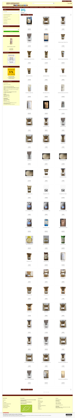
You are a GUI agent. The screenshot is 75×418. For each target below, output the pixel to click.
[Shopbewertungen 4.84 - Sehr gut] (11, 56)
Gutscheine (39, 404)
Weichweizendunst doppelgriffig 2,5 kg (63, 362)
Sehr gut (11, 57)
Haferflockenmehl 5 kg (63, 126)
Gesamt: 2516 (11, 62)
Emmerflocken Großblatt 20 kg (29, 92)
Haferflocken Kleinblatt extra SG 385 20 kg (63, 92)
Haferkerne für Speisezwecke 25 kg (63, 227)
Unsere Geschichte (40, 402)
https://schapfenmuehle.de (24, 13)
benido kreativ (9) (52, 7)
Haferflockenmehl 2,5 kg (46, 126)
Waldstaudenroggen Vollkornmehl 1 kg (63, 42)
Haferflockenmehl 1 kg (29, 126)
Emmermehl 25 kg (46, 42)
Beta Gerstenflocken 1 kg (46, 244)
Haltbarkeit (39, 403)
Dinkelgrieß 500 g (46, 311)
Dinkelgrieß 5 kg (46, 328)
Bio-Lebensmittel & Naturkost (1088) (8, 7)
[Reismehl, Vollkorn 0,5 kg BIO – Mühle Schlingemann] (11, 41)
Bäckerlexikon (39, 406)
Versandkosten (4, 402)
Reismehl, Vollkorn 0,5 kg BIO (11, 46)
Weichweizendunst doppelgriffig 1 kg (46, 362)
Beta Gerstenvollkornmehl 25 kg (29, 227)
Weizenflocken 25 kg (63, 244)
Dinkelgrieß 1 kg (63, 311)
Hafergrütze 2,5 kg (63, 143)
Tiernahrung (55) (41, 7)
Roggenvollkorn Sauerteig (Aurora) (42, 405)
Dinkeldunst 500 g (63, 345)
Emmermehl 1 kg (46, 25)
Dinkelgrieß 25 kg (29, 25)
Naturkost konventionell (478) (18, 7)
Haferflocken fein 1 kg (29, 261)
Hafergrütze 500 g (29, 143)
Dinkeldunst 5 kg (46, 345)
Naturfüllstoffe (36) (26, 7)
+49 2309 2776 (59, 402)
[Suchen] (53, 3)
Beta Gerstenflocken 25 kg (29, 244)
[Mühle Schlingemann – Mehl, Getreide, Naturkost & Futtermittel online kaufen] (17, 4)
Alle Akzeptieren (69, 414)
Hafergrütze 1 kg (46, 143)
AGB (3, 401)
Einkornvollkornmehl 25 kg (46, 92)
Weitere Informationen (69, 416)
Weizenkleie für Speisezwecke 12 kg (63, 109)
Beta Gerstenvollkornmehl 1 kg (29, 210)
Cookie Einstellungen (5, 407)
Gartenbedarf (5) (47, 7)
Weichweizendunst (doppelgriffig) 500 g (29, 362)
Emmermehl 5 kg (29, 42)
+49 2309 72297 (59, 403)
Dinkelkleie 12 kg (46, 109)
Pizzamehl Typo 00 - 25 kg (46, 227)
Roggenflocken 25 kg (46, 261)
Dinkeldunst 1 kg (63, 328)
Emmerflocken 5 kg (29, 311)
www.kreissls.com (10, 102)
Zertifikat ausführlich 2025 (23, 403)
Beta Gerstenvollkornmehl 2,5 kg (46, 210)
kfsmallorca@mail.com (6, 103)
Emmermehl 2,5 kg (63, 25)
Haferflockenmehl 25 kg (29, 109)
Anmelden (11, 31)
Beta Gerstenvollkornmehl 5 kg (63, 210)
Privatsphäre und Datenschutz (6, 406)
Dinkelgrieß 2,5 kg (29, 328)
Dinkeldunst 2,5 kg (29, 345)
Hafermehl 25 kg (63, 261)
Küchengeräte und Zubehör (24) (34, 7)
